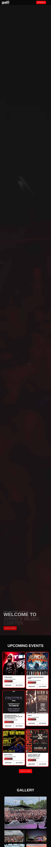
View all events (10, 628)
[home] (5, 2)
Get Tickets (41, 2)
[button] (48, 2)
